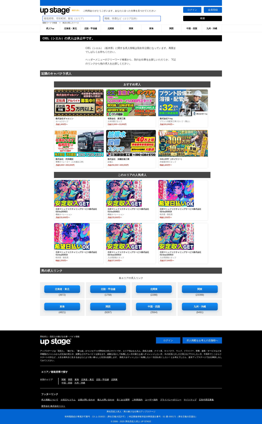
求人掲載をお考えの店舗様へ (202, 340)
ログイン (192, 10)
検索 (202, 18)
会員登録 (213, 10)
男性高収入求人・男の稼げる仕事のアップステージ (131, 411)
